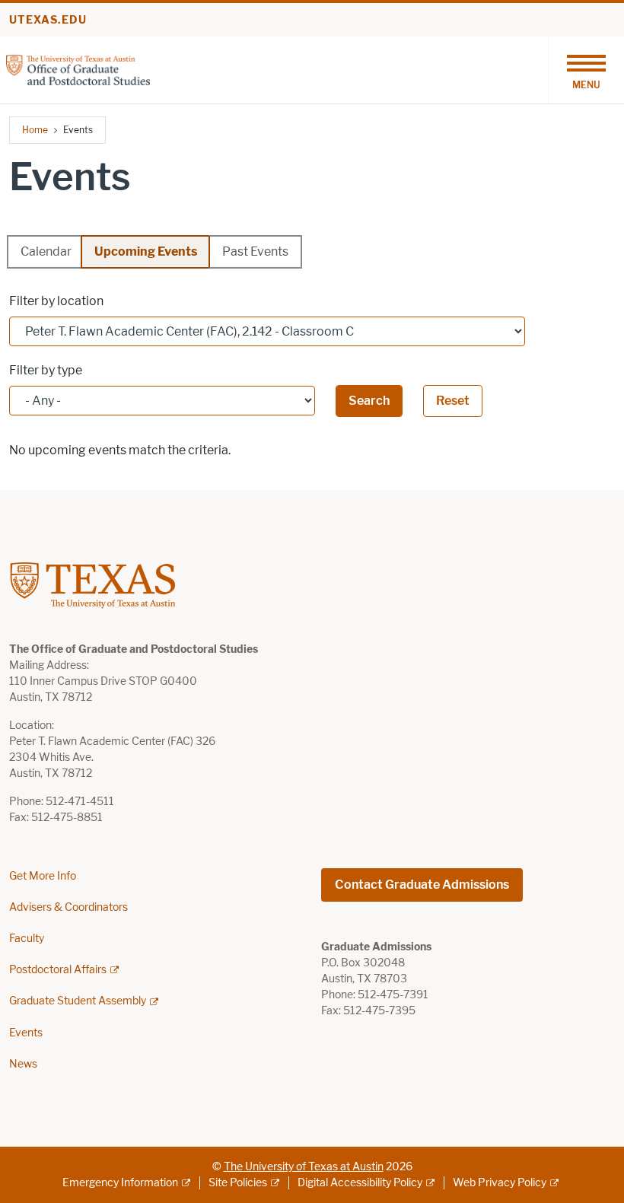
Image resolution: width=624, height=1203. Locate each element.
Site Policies (238, 1182)
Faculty (26, 938)
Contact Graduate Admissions (422, 884)
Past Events (255, 251)
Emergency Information (120, 1182)
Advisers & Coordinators (68, 907)
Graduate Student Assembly (77, 1001)
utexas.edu (48, 20)
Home (35, 129)
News (23, 1064)
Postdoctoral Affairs (58, 969)
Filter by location (56, 301)
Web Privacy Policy (499, 1182)
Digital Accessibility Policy (360, 1182)
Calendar (46, 251)
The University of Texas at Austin (304, 1166)
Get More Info (42, 876)
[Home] (78, 69)
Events (26, 1032)
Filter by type (45, 370)
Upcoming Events (145, 251)
